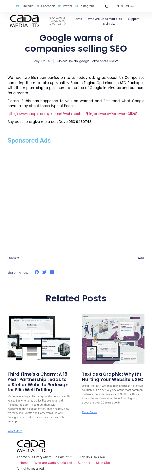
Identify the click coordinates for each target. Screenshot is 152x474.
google (84, 61)
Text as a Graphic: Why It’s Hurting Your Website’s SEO (112, 376)
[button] (36, 272)
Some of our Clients (104, 61)
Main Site (109, 24)
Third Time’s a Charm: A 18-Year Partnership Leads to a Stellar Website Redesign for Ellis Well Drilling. (39, 382)
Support (133, 19)
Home (78, 19)
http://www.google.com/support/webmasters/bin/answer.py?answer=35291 (72, 113)
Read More (15, 431)
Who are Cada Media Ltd (105, 19)
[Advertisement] (76, 194)
